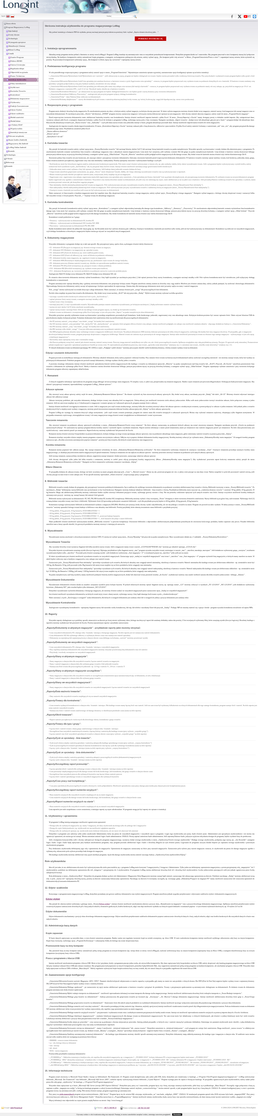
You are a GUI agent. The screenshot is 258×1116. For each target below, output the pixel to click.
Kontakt (11, 151)
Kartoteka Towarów (18, 91)
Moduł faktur (15, 121)
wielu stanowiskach (66, 1094)
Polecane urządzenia (16, 136)
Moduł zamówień (17, 117)
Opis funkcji (12, 31)
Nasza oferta (11, 24)
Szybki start (14, 87)
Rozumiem (177, 1114)
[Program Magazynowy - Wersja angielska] (8, 16)
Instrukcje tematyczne (18, 132)
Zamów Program (17, 57)
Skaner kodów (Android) (17, 140)
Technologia (13, 39)
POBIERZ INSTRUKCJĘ (150, 39)
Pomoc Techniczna (17, 76)
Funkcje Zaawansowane (19, 106)
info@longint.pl (16, 1108)
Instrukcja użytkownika (17, 80)
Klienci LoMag (14, 50)
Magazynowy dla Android (18, 144)
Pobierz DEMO (16, 61)
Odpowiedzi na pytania (19, 72)
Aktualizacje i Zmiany (16, 46)
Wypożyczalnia (16, 129)
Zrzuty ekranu (13, 35)
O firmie (9, 159)
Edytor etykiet (53, 899)
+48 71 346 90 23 (110, 1108)
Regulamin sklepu (17, 69)
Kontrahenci (15, 95)
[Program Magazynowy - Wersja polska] (12, 16)
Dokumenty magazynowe (20, 99)
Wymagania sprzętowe (17, 42)
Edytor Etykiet (16, 110)
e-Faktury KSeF (16, 125)
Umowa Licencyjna (17, 65)
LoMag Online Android (17, 147)
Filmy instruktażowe (18, 84)
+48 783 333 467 (143, 1108)
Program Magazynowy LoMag (18, 27)
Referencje (10, 162)
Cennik (11, 54)
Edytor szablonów (17, 114)
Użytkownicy (15, 102)
